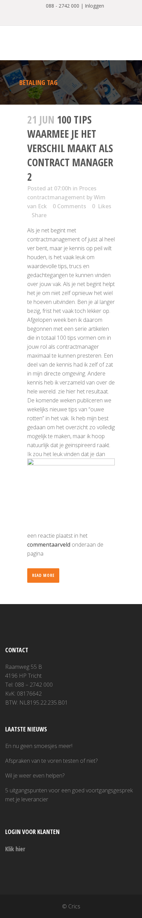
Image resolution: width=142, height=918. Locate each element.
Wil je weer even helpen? (34, 775)
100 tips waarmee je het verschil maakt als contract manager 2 (70, 148)
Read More (43, 575)
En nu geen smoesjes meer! (38, 746)
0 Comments (69, 206)
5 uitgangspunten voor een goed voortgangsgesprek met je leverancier (69, 795)
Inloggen (94, 5)
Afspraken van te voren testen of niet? (51, 760)
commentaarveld (48, 544)
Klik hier (15, 849)
